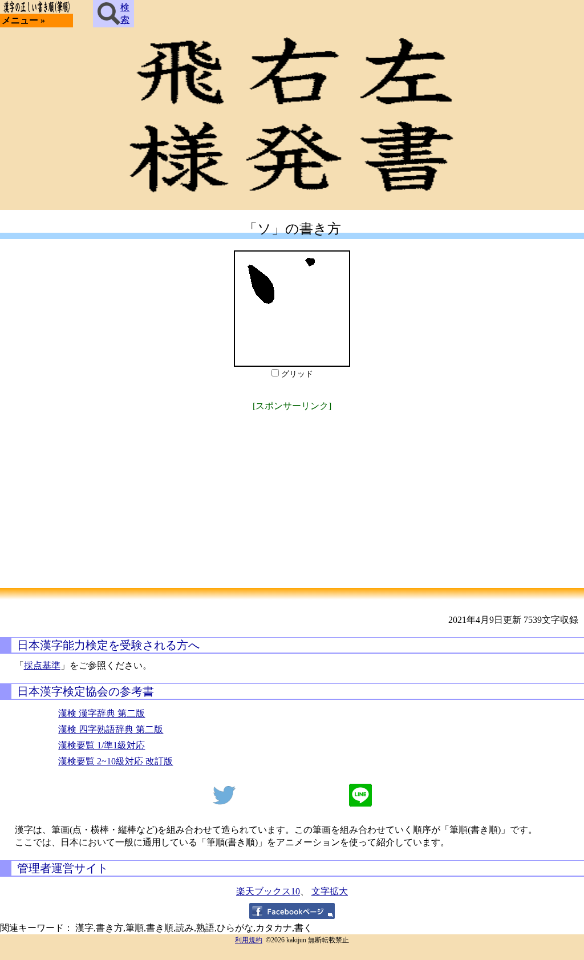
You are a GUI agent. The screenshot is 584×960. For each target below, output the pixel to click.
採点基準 (42, 665)
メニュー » (23, 20)
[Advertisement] (292, 494)
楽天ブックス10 (268, 891)
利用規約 (248, 940)
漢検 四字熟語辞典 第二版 (110, 729)
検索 (124, 13)
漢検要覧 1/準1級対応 (101, 745)
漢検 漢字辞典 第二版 (101, 713)
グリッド (297, 374)
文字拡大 (329, 891)
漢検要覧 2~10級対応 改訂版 (115, 761)
